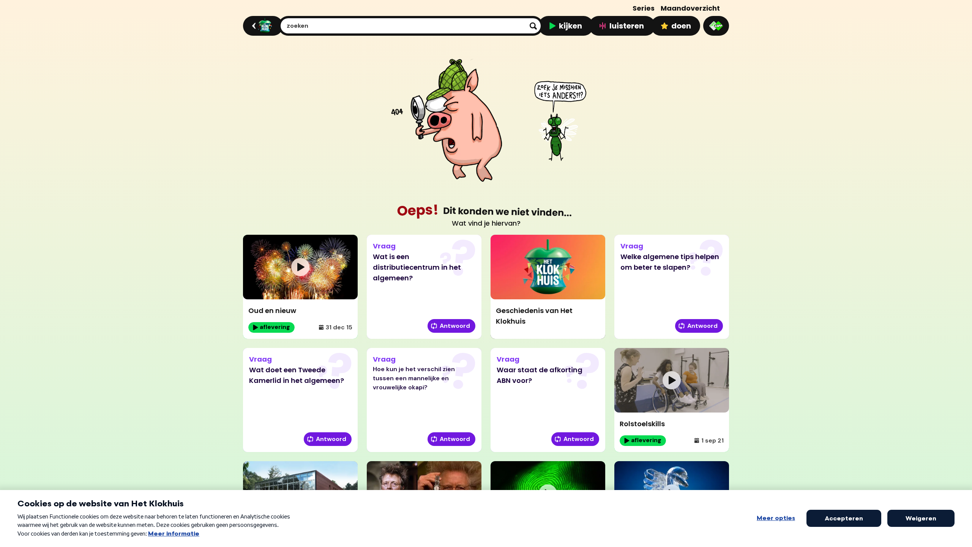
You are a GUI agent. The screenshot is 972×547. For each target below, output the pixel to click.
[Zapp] (716, 26)
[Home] (262, 26)
